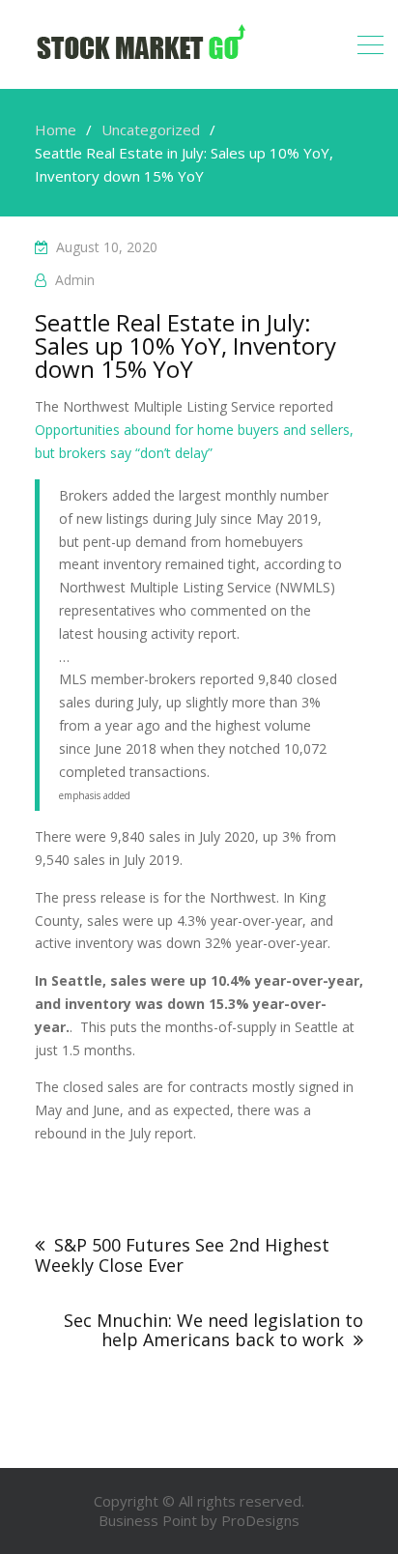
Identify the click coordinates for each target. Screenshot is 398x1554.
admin (75, 280)
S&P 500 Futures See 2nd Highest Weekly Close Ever (182, 1255)
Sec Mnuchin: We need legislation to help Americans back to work (213, 1330)
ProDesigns (260, 1520)
